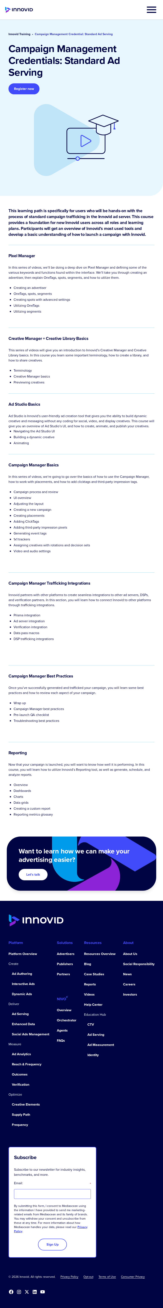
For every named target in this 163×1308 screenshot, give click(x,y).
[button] (151, 9)
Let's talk (33, 874)
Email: (52, 1183)
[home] (19, 10)
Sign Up (52, 1244)
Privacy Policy (69, 1277)
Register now (24, 88)
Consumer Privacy (133, 1277)
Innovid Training (19, 34)
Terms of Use (107, 1277)
